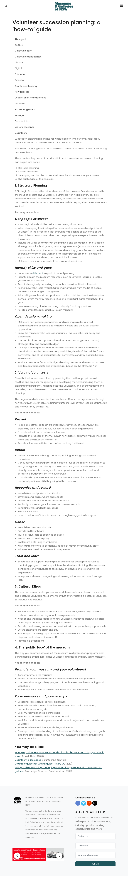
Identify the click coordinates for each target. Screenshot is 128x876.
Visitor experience (24, 127)
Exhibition (20, 80)
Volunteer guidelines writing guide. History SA (39, 763)
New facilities (22, 91)
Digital (18, 68)
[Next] (59, 856)
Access (19, 44)
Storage (19, 115)
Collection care (23, 50)
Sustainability (22, 121)
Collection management (28, 56)
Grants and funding (26, 86)
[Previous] (17, 856)
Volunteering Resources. (28, 760)
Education (20, 74)
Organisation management (30, 97)
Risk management (25, 109)
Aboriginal (20, 39)
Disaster (19, 62)
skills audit (38, 273)
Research (20, 103)
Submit (95, 863)
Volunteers (21, 133)
